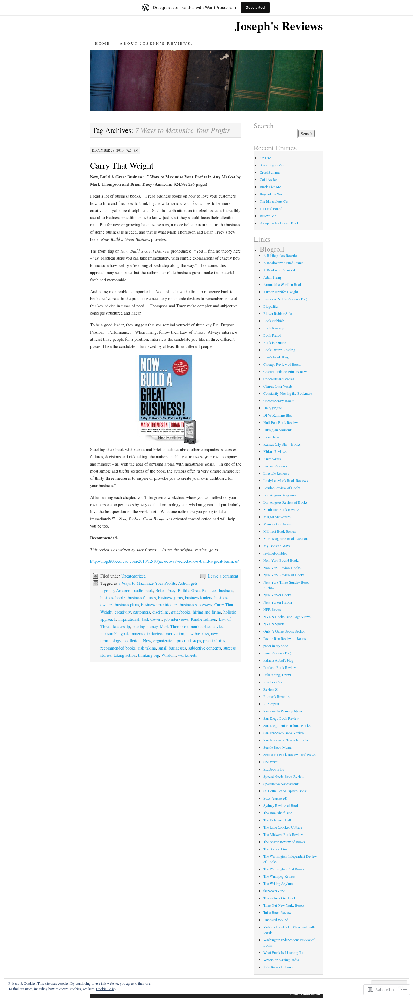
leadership (121, 626)
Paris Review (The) (277, 652)
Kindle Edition (203, 619)
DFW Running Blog (278, 415)
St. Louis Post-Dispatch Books (285, 790)
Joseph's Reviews (279, 25)
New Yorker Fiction (277, 602)
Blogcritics (271, 306)
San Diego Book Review (281, 718)
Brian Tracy (165, 590)
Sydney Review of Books (281, 805)
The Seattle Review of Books (284, 841)
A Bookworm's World (279, 269)
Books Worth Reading (279, 349)
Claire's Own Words (277, 386)
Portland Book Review (279, 667)
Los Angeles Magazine (279, 494)
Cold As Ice (268, 179)
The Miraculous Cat (274, 201)
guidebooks (180, 612)
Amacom (124, 590)
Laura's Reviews (275, 465)
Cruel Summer (270, 172)
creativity (123, 612)
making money (145, 626)
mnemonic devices (147, 633)
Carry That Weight (122, 165)
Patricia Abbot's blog (278, 660)
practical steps (189, 640)
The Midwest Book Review (283, 834)
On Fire (265, 157)
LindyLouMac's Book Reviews (285, 480)
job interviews (176, 619)
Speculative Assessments (281, 783)
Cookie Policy (106, 988)
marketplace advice (207, 626)
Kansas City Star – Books (282, 444)
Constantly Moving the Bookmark (287, 393)
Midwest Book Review (280, 531)
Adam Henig (272, 277)
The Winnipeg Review (279, 876)
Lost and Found (271, 208)
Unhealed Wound (275, 919)
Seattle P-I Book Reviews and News (289, 754)
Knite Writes (272, 458)
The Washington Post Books (283, 868)
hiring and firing (207, 612)
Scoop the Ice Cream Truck (279, 223)
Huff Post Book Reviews (281, 422)
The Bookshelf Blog (277, 812)
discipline (160, 612)
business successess (196, 604)
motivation (175, 633)
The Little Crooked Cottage (282, 827)
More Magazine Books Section (285, 538)
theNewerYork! (274, 890)
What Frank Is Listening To (283, 952)
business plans (127, 604)
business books (112, 597)
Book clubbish (273, 320)
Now (147, 640)
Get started (255, 7)
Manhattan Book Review (281, 509)
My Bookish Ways (276, 545)
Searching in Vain (272, 164)
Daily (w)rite (272, 407)
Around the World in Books (283, 284)
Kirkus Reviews (275, 451)
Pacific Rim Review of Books (284, 638)
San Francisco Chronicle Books (286, 740)
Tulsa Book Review (277, 912)
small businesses (172, 648)
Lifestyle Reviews (276, 473)
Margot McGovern (277, 516)
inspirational (128, 619)
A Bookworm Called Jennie (283, 262)
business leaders (198, 597)
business (226, 590)
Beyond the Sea (271, 193)
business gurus (170, 597)
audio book (143, 590)
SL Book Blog (273, 769)
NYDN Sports (274, 623)
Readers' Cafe (273, 681)
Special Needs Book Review (283, 776)
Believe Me (268, 215)
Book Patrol (272, 335)
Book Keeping (273, 328)
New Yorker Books (277, 594)
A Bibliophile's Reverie (280, 255)
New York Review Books (282, 567)
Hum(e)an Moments (277, 429)
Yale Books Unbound (278, 966)
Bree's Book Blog (276, 357)
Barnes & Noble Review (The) (285, 298)
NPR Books (272, 609)
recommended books (117, 648)
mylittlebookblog (275, 553)
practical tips (214, 640)
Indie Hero (271, 436)
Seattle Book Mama (277, 747)
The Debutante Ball (277, 819)
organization (163, 640)
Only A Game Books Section (284, 631)
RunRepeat (271, 703)
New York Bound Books (281, 560)
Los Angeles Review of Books (285, 502)
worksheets (187, 655)
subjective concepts (204, 648)
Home (102, 43)
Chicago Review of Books (282, 364)
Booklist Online (274, 342)
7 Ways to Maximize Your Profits (147, 583)
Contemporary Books (278, 400)
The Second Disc (275, 848)
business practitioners (159, 604)
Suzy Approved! (275, 798)
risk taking (147, 648)
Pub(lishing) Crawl (277, 674)
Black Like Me (270, 186)
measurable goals (114, 633)
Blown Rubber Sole (277, 313)
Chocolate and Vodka (278, 378)
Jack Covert (152, 619)
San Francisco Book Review (283, 732)
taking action (125, 655)
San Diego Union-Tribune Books (287, 725)
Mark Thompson (174, 626)
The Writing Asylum (278, 883)
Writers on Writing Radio (281, 959)
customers (141, 612)
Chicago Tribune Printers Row (285, 371)
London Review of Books (282, 487)
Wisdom (168, 655)
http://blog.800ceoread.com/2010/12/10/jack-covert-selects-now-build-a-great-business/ (164, 561)
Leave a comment (223, 576)
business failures (142, 597)
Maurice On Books (277, 524)
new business (198, 633)
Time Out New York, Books (283, 905)
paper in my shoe (275, 645)
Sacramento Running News (283, 710)
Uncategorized (133, 576)
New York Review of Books (283, 574)
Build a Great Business (197, 590)
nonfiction (132, 640)
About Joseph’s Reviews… (158, 43)
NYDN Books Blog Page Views (287, 616)
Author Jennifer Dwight (280, 291)
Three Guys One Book (279, 897)
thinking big (148, 655)
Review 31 (271, 689)
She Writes (271, 761)
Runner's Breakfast (277, 696)
